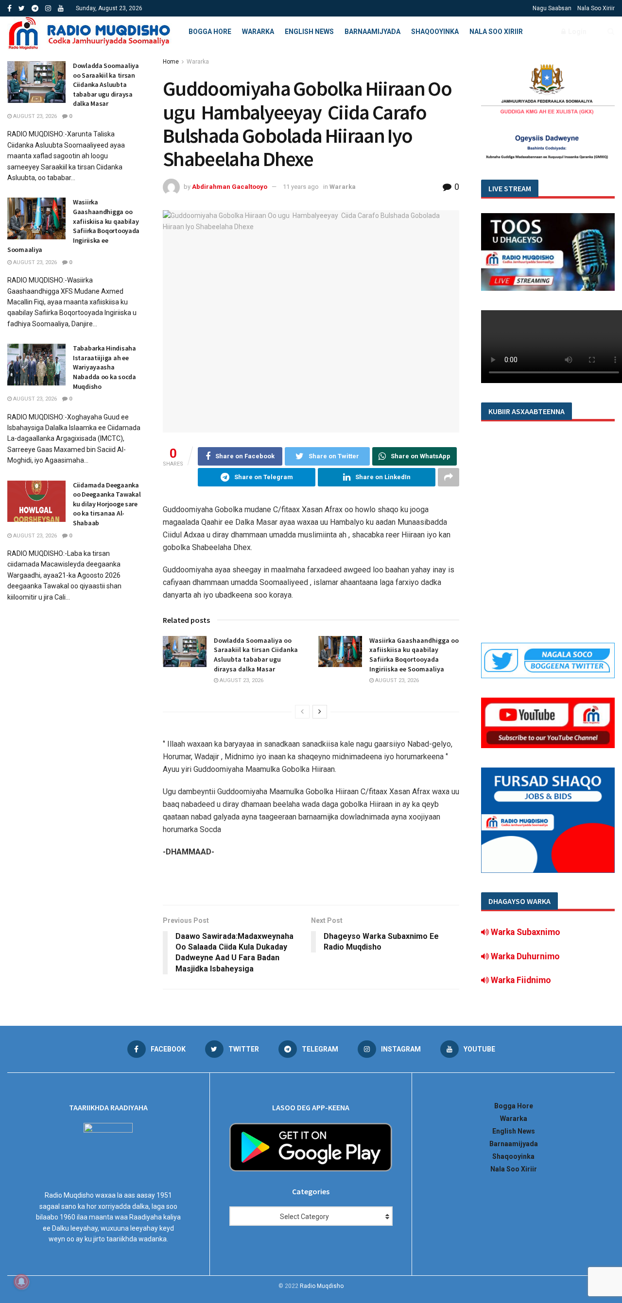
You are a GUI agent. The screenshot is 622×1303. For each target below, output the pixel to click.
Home (171, 61)
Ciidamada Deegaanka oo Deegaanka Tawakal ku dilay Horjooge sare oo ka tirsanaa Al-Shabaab (106, 504)
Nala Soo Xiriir (596, 8)
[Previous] (302, 711)
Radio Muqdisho (322, 1286)
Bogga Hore (210, 31)
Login (577, 31)
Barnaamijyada (372, 31)
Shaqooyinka (435, 31)
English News (309, 31)
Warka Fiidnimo (520, 980)
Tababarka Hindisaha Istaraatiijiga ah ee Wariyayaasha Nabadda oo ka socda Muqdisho (104, 367)
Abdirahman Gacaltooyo (229, 186)
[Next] (319, 711)
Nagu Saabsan (552, 8)
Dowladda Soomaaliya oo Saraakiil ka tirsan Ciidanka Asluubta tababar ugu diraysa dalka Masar (256, 654)
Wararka (258, 31)
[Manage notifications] (21, 1281)
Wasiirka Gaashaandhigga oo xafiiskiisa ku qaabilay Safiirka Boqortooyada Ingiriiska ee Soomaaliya (414, 654)
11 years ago (301, 186)
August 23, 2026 (240, 680)
